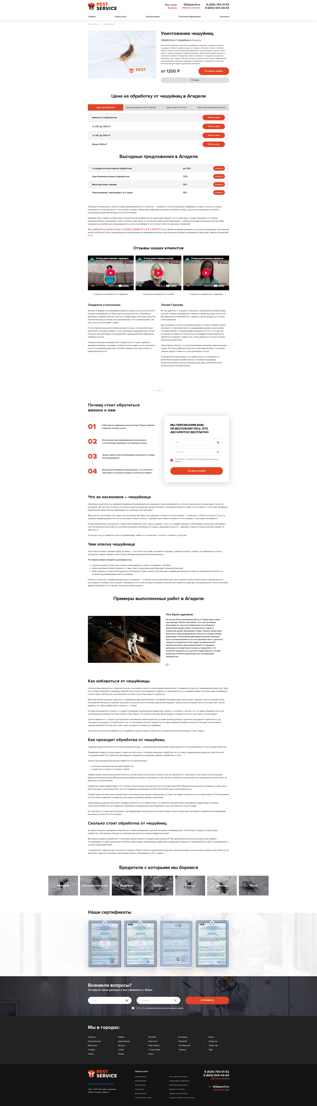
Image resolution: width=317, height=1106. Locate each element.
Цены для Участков (176, 107)
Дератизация (140, 1085)
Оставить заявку (214, 71)
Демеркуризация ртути (178, 1085)
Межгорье (92, 1045)
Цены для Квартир (105, 107)
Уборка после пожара (178, 1093)
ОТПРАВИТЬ (207, 1000)
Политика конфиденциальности (101, 1084)
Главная (91, 16)
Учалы (91, 1054)
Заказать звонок (191, 7)
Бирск (211, 1037)
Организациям (152, 16)
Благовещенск (94, 1041)
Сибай (121, 1049)
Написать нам (221, 1089)
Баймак (121, 1037)
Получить (219, 168)
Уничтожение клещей (178, 1077)
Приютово (213, 1045)
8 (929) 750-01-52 (217, 4)
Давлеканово (124, 1041)
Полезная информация (190, 16)
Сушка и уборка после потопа (181, 1098)
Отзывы (195, 80)
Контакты (224, 16)
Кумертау (213, 1041)
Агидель (172, 8)
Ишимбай (183, 1041)
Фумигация (139, 1089)
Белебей (152, 1037)
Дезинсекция (109, 24)
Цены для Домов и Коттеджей (141, 107)
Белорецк (183, 1037)
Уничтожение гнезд (143, 1098)
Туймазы (182, 1049)
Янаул (151, 1054)
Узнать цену (214, 117)
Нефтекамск (154, 1045)
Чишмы (121, 1054)
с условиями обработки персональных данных (164, 1008)
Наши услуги (120, 16)
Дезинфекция (140, 1081)
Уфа (210, 1049)
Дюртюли (152, 1041)
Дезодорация (140, 1093)
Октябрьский (184, 1045)
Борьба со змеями (177, 1089)
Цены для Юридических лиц (211, 107)
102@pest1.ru (192, 4)
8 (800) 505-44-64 (217, 8)
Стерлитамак (154, 1049)
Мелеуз (121, 1045)
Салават (91, 1049)
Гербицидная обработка (179, 1081)
